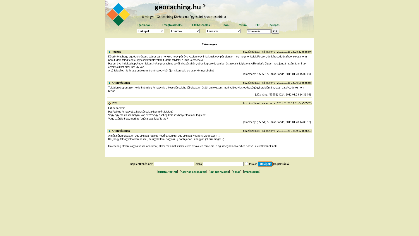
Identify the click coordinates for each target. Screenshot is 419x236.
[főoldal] (119, 15)
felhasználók (202, 25)
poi (225, 25)
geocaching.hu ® (181, 7)
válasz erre (268, 51)
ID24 (114, 103)
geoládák (144, 25)
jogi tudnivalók (219, 172)
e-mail (236, 172)
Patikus (116, 51)
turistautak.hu (167, 172)
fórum (243, 25)
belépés (275, 25)
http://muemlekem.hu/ (144, 63)
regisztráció (281, 164)
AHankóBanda (121, 82)
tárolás (253, 164)
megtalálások (172, 25)
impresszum (251, 172)
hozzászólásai (251, 51)
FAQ (258, 25)
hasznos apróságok (193, 172)
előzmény (250, 74)
